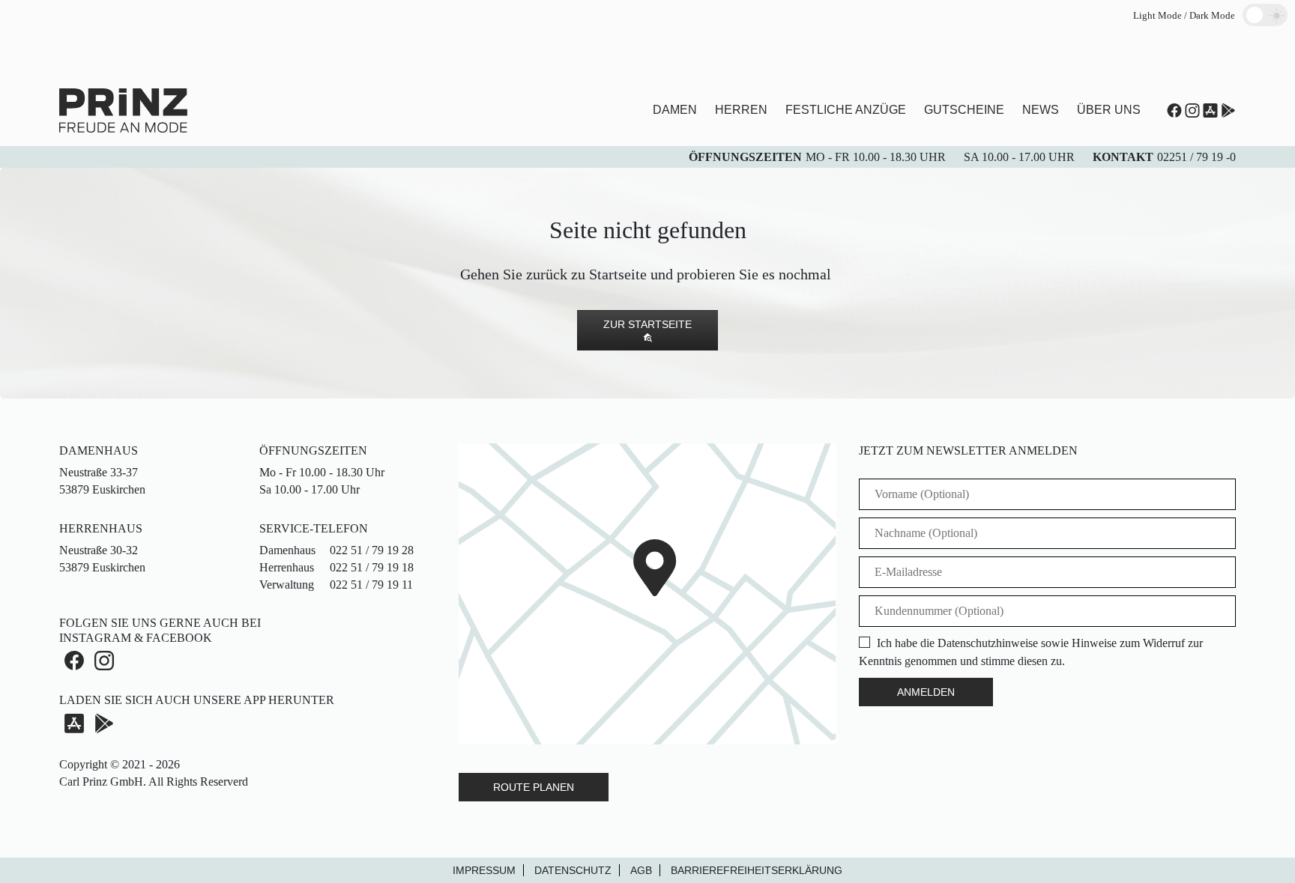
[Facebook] (74, 660)
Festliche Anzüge (845, 109)
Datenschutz (573, 870)
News (1040, 109)
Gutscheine (964, 109)
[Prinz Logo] (123, 109)
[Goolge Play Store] (1228, 110)
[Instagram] (1192, 110)
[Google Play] (104, 722)
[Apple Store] (1210, 110)
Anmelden (926, 692)
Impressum (484, 870)
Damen (675, 109)
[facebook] (1174, 110)
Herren (741, 109)
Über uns (1109, 109)
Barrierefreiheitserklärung (756, 870)
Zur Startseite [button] (647, 324)
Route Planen (533, 787)
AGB (641, 870)
